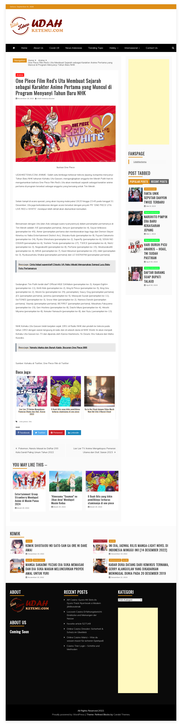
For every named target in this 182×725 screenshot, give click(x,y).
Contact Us (152, 47)
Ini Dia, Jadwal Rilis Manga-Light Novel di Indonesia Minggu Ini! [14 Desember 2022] (138, 547)
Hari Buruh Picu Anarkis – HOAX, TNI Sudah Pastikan (155, 251)
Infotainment (150, 189)
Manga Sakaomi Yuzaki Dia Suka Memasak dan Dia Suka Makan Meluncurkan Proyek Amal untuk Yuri (55, 569)
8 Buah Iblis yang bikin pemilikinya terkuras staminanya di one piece (101, 499)
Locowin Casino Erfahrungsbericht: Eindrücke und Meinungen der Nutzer (84, 615)
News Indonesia (73, 47)
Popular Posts (139, 181)
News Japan (39, 560)
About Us (38, 47)
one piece (23, 421)
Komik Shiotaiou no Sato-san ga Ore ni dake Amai (56, 547)
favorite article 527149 (79, 623)
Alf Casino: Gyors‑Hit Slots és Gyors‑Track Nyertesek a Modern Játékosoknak (84, 603)
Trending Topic (95, 47)
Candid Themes (122, 714)
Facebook (24, 432)
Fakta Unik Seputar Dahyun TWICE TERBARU (155, 197)
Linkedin (74, 432)
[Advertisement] (148, 102)
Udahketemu (139, 161)
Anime (20, 74)
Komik (15, 533)
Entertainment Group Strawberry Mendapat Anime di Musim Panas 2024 (27, 499)
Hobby (112, 47)
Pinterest (58, 432)
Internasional (131, 47)
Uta (30, 421)
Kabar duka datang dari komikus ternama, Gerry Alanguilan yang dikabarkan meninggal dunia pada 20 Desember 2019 (139, 569)
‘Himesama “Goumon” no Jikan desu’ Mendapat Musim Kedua (64, 499)
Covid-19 (54, 47)
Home (24, 47)
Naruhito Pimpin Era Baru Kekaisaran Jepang (155, 223)
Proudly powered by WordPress (68, 714)
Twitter (41, 432)
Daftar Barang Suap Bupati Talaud (154, 276)
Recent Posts (159, 181)
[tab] (139, 181)
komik (29, 541)
